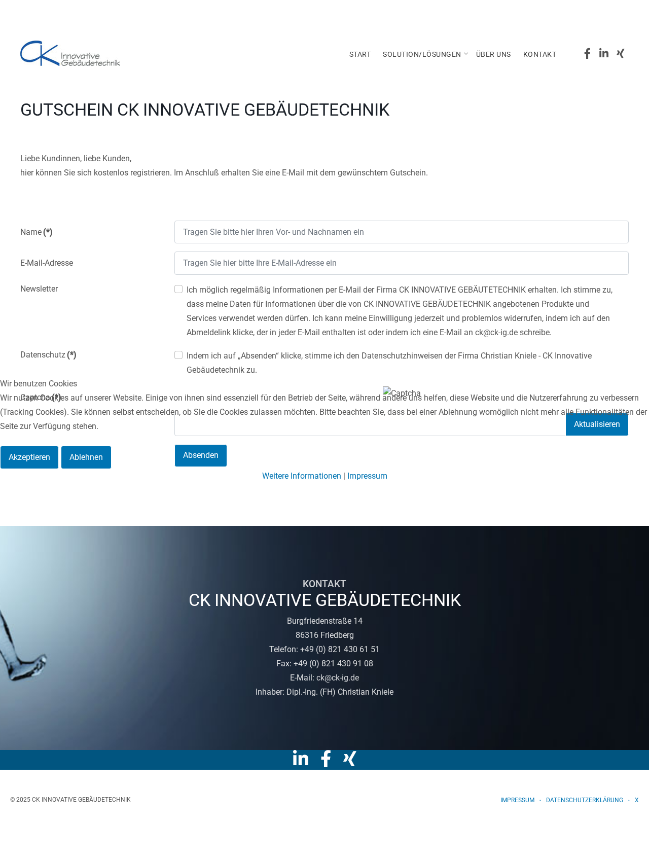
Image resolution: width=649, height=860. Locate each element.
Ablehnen (86, 457)
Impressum (367, 476)
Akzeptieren (29, 457)
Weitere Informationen (301, 476)
